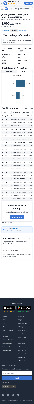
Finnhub (15, 228)
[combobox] (21, 8)
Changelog (22, 327)
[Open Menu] (2, 8)
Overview (5, 31)
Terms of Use (22, 354)
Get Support (6, 347)
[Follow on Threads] (17, 394)
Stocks (4, 320)
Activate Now (17, 217)
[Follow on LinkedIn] (13, 394)
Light (6, 386)
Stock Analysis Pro (8, 340)
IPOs (3, 323)
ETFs (3, 327)
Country (24, 71)
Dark (13, 386)
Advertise (21, 334)
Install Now (28, 3)
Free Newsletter (7, 343)
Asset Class (9, 71)
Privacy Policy (22, 357)
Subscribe (17, 378)
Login (20, 320)
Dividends (22, 31)
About (20, 347)
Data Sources (22, 330)
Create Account (23, 323)
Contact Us (22, 350)
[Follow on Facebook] (3, 394)
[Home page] (6, 8)
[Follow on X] (8, 394)
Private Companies (8, 330)
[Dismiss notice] (2, 3)
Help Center (22, 337)
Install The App (7, 350)
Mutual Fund (10, 19)
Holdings (14, 31)
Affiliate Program (24, 361)
